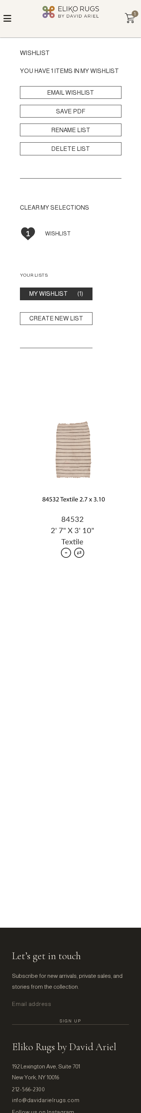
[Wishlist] (130, 18)
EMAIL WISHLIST (70, 92)
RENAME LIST (70, 130)
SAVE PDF (70, 111)
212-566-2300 (28, 1089)
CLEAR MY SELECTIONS (54, 207)
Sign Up (70, 1021)
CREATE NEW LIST (56, 318)
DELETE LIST (70, 149)
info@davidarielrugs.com (46, 1100)
